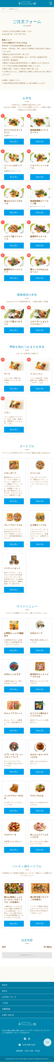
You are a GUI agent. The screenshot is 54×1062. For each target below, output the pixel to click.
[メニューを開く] (50, 3)
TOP (47, 1042)
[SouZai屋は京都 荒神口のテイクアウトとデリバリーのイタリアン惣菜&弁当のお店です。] (27, 4)
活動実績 (6, 1009)
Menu (4, 991)
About (4, 985)
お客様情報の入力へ (27, 955)
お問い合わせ (8, 1015)
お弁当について (9, 997)
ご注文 (5, 1003)
